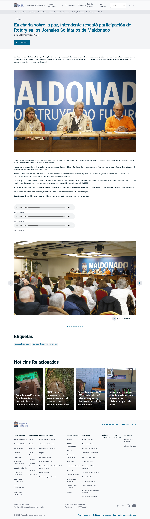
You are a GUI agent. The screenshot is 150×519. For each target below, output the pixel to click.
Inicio (16, 12)
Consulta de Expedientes (18, 473)
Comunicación (70, 5)
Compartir (22, 42)
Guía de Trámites (90, 5)
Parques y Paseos (45, 457)
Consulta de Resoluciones (18, 480)
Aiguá (31, 439)
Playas (41, 453)
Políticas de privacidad (102, 515)
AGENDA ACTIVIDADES (71, 445)
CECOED (69, 492)
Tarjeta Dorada (86, 477)
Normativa (17, 457)
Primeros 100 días (20, 444)
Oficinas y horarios (130, 446)
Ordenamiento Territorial (71, 480)
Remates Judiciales (88, 481)
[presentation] (10, 283)
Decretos (17, 453)
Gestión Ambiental (73, 474)
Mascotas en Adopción (89, 496)
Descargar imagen (124, 318)
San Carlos (32, 470)
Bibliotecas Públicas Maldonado (88, 467)
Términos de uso (84, 515)
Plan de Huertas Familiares (72, 487)
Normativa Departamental (19, 463)
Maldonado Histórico (46, 461)
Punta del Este (32, 465)
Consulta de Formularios (18, 493)
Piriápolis (32, 459)
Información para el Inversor (48, 477)
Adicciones (70, 470)
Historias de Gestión (73, 466)
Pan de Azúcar (31, 454)
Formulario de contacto (128, 441)
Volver (19, 19)
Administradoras (87, 461)
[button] (67, 326)
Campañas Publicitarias (71, 456)
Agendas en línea (87, 444)
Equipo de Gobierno (20, 439)
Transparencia (18, 448)
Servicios (81, 5)
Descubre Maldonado (51, 5)
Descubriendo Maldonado (47, 448)
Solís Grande (33, 474)
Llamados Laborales (20, 468)
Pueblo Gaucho (44, 472)
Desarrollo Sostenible (22, 344)
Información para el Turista (47, 439)
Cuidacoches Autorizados (90, 472)
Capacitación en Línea (89, 485)
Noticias (23, 12)
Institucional (30, 5)
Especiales (70, 461)
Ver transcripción (19, 212)
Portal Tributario (87, 439)
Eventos (69, 450)
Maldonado (32, 448)
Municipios (41, 5)
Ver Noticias (103, 5)
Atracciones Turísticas (46, 444)
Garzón (31, 444)
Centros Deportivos (88, 457)
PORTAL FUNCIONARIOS (19, 487)
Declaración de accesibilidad (124, 515)
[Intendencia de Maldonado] (19, 5)
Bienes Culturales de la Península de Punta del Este (50, 467)
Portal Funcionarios (128, 424)
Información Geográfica (89, 448)
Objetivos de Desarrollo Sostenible (45, 344)
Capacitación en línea (109, 424)
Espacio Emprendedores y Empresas (90, 491)
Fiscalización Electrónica (90, 453)
